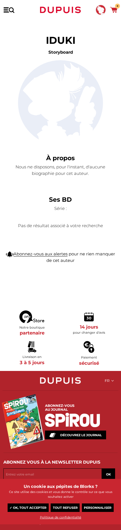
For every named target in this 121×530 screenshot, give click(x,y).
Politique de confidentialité (60, 517)
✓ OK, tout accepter (28, 508)
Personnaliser (97, 508)
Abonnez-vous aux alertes (41, 254)
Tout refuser (65, 508)
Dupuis (60, 9)
